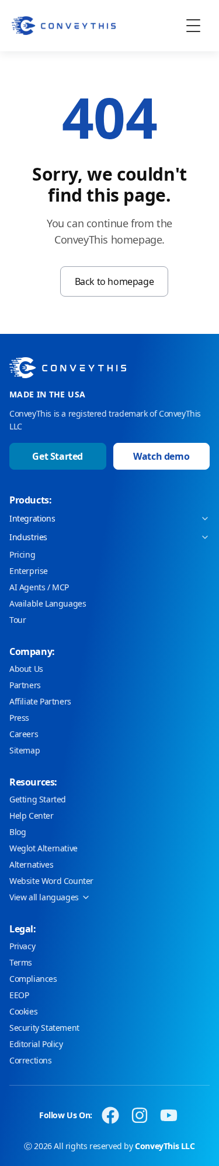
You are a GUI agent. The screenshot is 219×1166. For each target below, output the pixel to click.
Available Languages (47, 603)
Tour (17, 619)
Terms (20, 962)
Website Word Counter (51, 880)
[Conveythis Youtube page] (169, 1115)
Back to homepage (114, 281)
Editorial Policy (36, 1043)
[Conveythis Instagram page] (139, 1115)
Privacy (22, 946)
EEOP (19, 995)
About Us (26, 668)
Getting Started (37, 799)
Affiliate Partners (40, 701)
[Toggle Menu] (193, 26)
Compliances (33, 978)
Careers (23, 733)
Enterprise (28, 570)
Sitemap (24, 750)
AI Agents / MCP (39, 587)
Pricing (22, 554)
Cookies (23, 1011)
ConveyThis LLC (164, 1145)
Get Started (57, 456)
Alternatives (31, 864)
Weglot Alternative (43, 848)
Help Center (31, 815)
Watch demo (161, 456)
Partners (25, 685)
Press (19, 717)
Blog (17, 831)
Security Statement (44, 1027)
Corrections (30, 1060)
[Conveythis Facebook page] (110, 1115)
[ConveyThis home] (64, 25)
